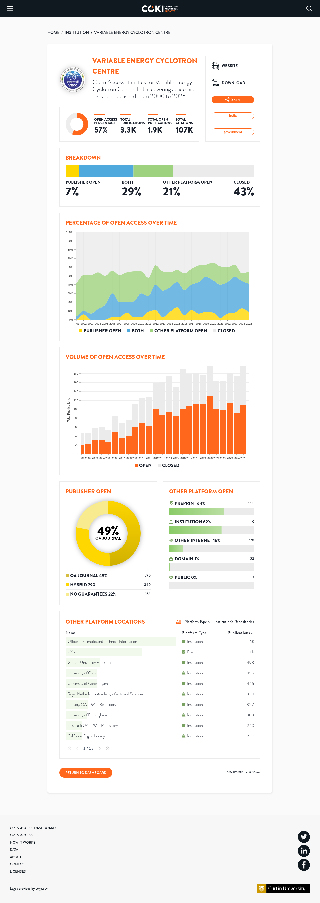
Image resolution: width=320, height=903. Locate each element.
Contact (18, 864)
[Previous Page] (78, 748)
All (178, 622)
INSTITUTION (77, 32)
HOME (54, 32)
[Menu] (11, 9)
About (16, 856)
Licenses (18, 871)
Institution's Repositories (234, 622)
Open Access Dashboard (33, 827)
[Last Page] (108, 748)
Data (14, 849)
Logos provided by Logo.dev (29, 888)
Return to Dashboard (86, 772)
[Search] (309, 9)
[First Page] (70, 748)
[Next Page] (100, 748)
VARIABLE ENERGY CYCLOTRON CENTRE (132, 32)
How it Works (23, 842)
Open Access (22, 835)
